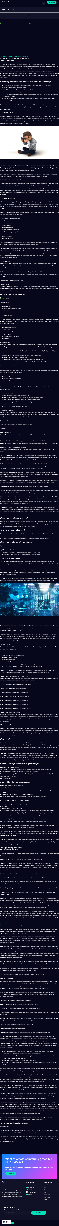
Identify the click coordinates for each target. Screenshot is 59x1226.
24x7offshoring (3, 480)
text (15, 64)
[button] (43, 3)
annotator (48, 877)
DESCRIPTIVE (4, 198)
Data (19, 56)
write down (24, 56)
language (9, 121)
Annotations (5, 295)
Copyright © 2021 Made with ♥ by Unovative (48, 1223)
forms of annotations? (23, 542)
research (31, 361)
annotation (5, 64)
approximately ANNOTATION (8, 56)
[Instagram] (13, 1223)
